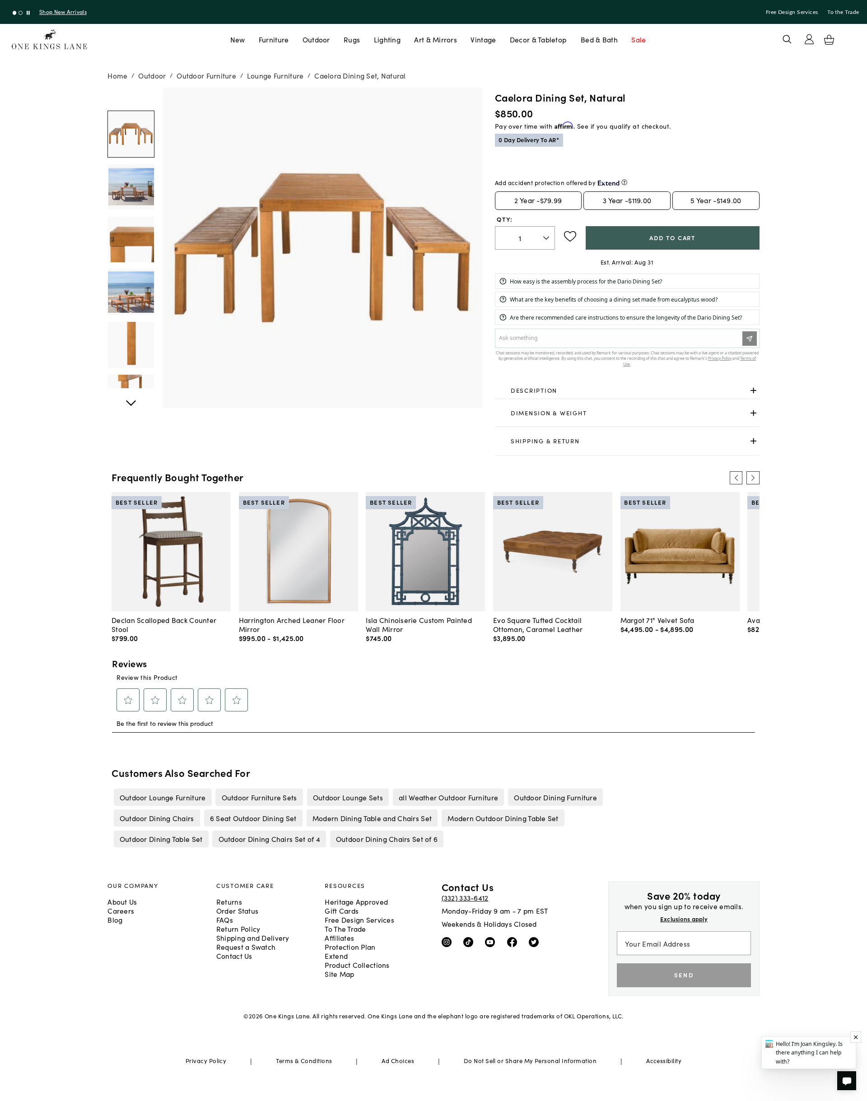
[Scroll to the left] (736, 477)
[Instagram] (449, 941)
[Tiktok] (470, 941)
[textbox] (525, 238)
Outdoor (316, 39)
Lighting (387, 39)
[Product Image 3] (130, 292)
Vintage (483, 39)
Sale (638, 39)
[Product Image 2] (130, 239)
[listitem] (163, 797)
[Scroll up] (130, 398)
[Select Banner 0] (15, 13)
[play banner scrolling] (28, 13)
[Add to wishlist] (570, 236)
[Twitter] (536, 941)
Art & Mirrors (435, 39)
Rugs (352, 39)
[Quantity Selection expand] (547, 238)
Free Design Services (792, 12)
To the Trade (843, 12)
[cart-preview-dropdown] (829, 40)
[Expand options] (753, 391)
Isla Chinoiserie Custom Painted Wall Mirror (419, 624)
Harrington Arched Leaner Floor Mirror (292, 624)
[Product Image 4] (130, 344)
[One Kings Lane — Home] (49, 39)
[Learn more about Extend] (624, 182)
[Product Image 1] (130, 186)
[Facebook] (514, 941)
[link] (627, 391)
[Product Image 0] (130, 134)
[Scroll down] (130, 97)
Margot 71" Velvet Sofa (657, 620)
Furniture (274, 39)
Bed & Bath (599, 39)
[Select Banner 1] (21, 13)
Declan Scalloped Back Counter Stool (164, 624)
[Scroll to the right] (752, 477)
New (237, 39)
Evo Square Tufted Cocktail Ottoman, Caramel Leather (538, 624)
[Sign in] (809, 39)
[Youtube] (492, 941)
